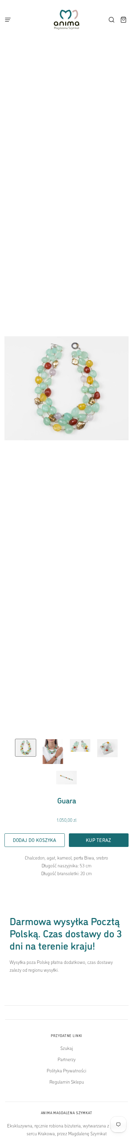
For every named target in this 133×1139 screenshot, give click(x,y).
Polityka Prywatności (66, 1070)
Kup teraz (98, 840)
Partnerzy (67, 1059)
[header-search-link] (112, 20)
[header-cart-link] (124, 20)
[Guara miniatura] (25, 747)
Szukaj (66, 1048)
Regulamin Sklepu (66, 1081)
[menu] (9, 19)
